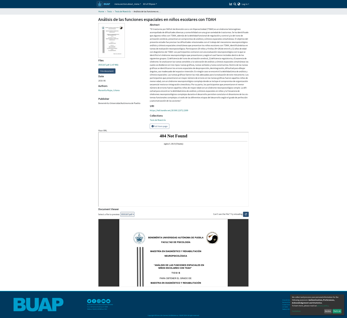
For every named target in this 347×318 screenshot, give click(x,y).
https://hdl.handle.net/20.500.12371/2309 (169, 110)
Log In (245, 4)
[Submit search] (235, 4)
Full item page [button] (161, 126)
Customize (296, 311)
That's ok (337, 311)
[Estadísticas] (231, 4)
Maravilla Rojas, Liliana (109, 90)
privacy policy (323, 305)
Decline (328, 311)
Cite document (107, 71)
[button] (239, 4)
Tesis (109, 11)
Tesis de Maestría (123, 11)
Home (101, 11)
